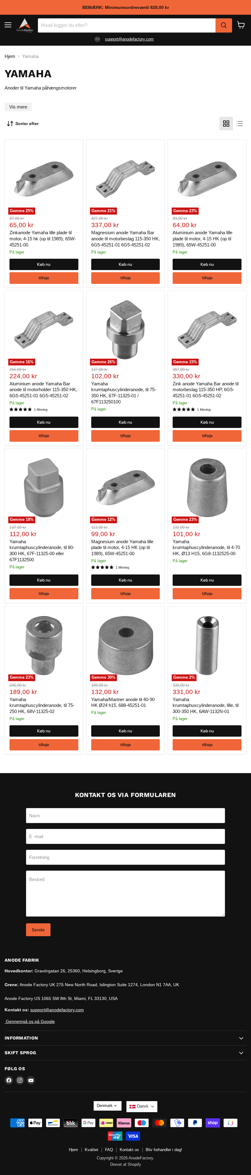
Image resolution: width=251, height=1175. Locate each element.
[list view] (239, 123)
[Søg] (223, 25)
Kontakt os (129, 1149)
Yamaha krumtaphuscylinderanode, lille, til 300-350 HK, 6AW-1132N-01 (205, 705)
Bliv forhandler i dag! (164, 1149)
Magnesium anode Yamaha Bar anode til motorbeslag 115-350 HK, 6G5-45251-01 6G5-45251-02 (125, 238)
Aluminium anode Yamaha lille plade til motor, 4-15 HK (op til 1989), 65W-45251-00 (202, 238)
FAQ (109, 1149)
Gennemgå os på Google (30, 1021)
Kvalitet (91, 1149)
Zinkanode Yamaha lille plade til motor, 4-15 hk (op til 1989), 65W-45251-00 (42, 238)
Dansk (142, 1106)
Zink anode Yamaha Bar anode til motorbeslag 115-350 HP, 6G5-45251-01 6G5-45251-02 (205, 389)
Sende (38, 930)
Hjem (10, 56)
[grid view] (226, 123)
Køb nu (44, 264)
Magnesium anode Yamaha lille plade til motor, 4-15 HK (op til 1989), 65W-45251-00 (122, 547)
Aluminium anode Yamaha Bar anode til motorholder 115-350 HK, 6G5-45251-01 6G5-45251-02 (43, 389)
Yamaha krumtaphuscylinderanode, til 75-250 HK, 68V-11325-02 (41, 705)
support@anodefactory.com (129, 39)
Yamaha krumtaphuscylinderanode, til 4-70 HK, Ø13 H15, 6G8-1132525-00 (206, 547)
